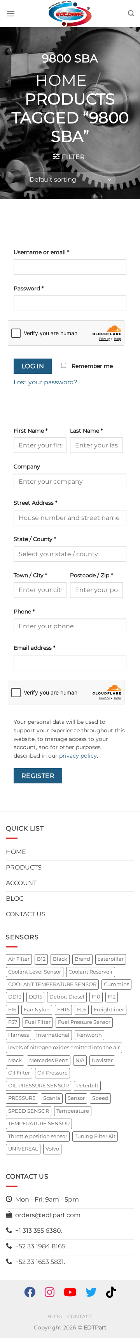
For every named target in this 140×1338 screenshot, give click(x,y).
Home (61, 80)
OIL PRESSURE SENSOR (38, 1086)
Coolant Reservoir (90, 972)
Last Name (86, 430)
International (53, 1035)
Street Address (35, 502)
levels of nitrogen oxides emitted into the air (64, 1047)
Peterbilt (87, 1086)
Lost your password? (45, 382)
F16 (12, 1010)
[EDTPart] (70, 13)
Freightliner (109, 1010)
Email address (34, 647)
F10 (96, 997)
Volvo (52, 1149)
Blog (54, 1316)
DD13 (14, 997)
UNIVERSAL (23, 1149)
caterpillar (111, 959)
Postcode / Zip (91, 575)
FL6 (81, 1010)
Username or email (41, 252)
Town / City (30, 575)
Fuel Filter (38, 1022)
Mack (15, 1060)
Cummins (116, 984)
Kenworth (89, 1035)
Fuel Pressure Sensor (84, 1022)
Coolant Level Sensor (34, 972)
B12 (41, 959)
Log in (32, 366)
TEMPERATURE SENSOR (39, 1123)
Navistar (102, 1060)
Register (38, 775)
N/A (79, 1060)
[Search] (131, 13)
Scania (51, 1098)
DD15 (35, 997)
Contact (80, 1316)
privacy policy (78, 756)
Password (29, 288)
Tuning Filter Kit (95, 1136)
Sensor (76, 1098)
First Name (30, 430)
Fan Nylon (37, 1010)
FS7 (13, 1022)
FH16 (63, 1010)
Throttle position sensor (37, 1136)
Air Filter (19, 959)
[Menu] (10, 13)
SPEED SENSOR (28, 1111)
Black (60, 959)
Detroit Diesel (66, 997)
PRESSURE (22, 1098)
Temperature (72, 1111)
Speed (100, 1098)
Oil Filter (19, 1073)
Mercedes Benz (48, 1060)
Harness (18, 1035)
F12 (112, 997)
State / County (35, 539)
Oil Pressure (52, 1073)
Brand (82, 959)
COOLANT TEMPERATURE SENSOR (52, 984)
